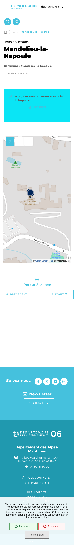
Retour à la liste (37, 284)
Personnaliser (37, 534)
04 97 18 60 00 (39, 466)
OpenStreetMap (44, 260)
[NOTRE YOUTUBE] (55, 381)
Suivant (58, 294)
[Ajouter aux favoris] (7, 21)
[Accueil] (5, 32)
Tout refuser (54, 526)
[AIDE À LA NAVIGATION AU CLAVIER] (10, 141)
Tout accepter (26, 526)
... (14, 31)
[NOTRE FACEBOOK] (38, 381)
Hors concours (16, 42)
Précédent (18, 294)
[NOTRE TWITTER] (47, 381)
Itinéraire (40, 106)
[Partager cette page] (16, 21)
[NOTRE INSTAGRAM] (64, 381)
